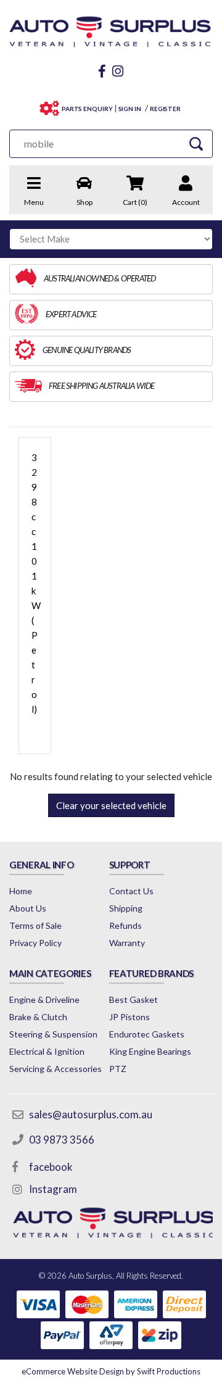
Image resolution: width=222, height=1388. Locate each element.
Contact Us (131, 891)
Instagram (53, 1188)
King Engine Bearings (150, 1051)
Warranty (127, 942)
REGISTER (165, 108)
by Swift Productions (111, 1371)
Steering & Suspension (53, 1034)
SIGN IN (129, 108)
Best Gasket (133, 999)
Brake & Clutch (38, 1017)
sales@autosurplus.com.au (90, 1114)
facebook (51, 1166)
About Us (27, 908)
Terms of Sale (35, 925)
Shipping (125, 908)
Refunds (125, 925)
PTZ (117, 1068)
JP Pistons (129, 1017)
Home (20, 891)
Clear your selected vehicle (111, 805)
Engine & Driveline (44, 999)
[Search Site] (196, 143)
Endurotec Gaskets (146, 1034)
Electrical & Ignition (46, 1051)
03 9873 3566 (61, 1139)
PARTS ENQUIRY (87, 108)
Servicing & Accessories (55, 1068)
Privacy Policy (35, 942)
